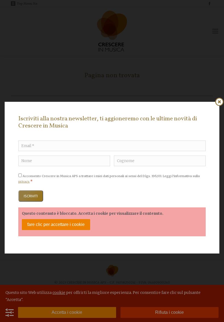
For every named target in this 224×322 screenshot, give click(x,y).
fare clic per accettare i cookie (56, 224)
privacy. (24, 181)
